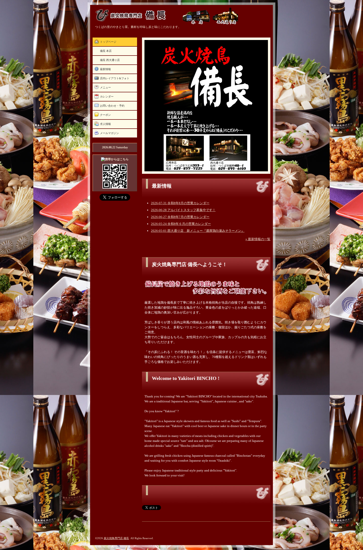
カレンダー (107, 96)
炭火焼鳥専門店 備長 (116, 538)
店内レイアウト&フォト (114, 78)
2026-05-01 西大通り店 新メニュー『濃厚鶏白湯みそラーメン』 (197, 231)
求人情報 (105, 123)
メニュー (105, 87)
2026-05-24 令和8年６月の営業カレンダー (181, 224)
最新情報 (105, 69)
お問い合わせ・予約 (112, 105)
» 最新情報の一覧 (257, 239)
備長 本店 (106, 50)
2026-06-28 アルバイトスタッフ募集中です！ (183, 210)
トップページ (108, 41)
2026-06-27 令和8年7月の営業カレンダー (180, 217)
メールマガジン (109, 133)
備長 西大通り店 (110, 60)
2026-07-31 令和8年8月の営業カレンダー (180, 203)
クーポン (105, 114)
